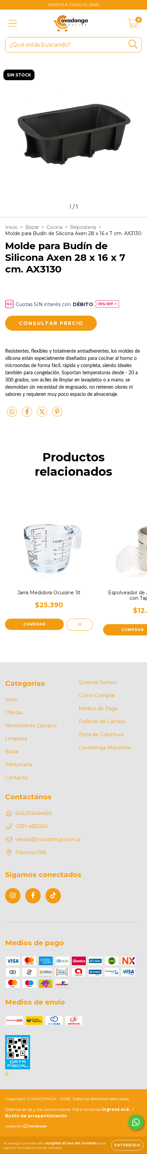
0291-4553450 (31, 826)
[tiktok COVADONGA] (53, 895)
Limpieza (16, 739)
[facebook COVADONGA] (33, 895)
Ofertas (14, 712)
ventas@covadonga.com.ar (48, 839)
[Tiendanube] (26, 1127)
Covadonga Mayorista (105, 747)
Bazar (32, 227)
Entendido (127, 1145)
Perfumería (18, 765)
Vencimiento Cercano (31, 725)
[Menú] (13, 23)
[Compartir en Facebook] (28, 414)
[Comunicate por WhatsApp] (136, 1122)
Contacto (16, 778)
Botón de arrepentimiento (36, 1115)
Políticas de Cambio (102, 721)
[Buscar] (133, 44)
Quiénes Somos (98, 682)
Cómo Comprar (97, 695)
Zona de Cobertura (101, 734)
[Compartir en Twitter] (43, 414)
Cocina (54, 227)
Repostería (83, 227)
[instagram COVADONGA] (13, 895)
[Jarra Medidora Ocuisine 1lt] (80, 625)
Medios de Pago (98, 708)
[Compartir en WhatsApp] (12, 411)
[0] (132, 25)
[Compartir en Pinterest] (57, 414)
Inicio (11, 227)
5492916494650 (33, 813)
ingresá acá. (116, 1109)
